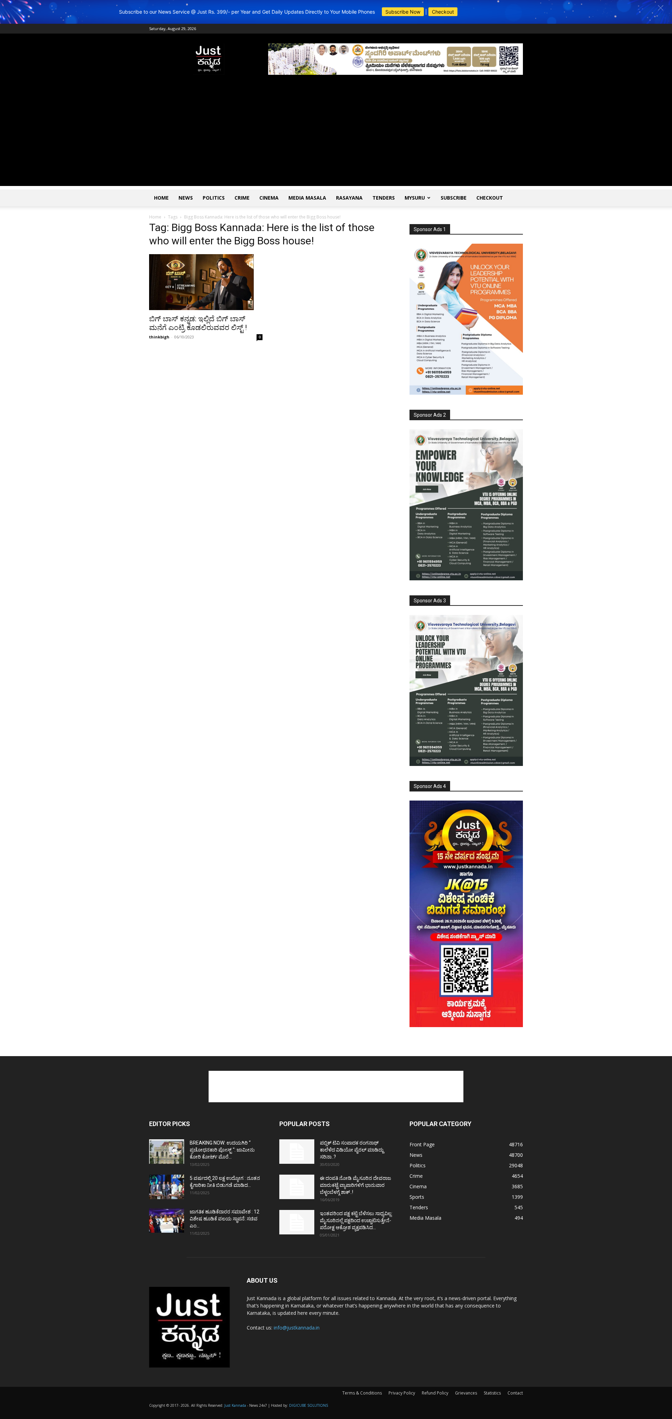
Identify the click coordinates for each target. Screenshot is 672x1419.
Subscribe (454, 197)
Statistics (492, 1393)
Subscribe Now (402, 12)
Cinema (269, 197)
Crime (242, 197)
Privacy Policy (401, 1393)
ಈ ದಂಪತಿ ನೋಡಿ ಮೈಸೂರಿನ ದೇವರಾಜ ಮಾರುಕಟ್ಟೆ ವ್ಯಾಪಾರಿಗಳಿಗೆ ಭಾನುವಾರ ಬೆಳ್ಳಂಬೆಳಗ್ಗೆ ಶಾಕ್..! (355, 1185)
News (185, 197)
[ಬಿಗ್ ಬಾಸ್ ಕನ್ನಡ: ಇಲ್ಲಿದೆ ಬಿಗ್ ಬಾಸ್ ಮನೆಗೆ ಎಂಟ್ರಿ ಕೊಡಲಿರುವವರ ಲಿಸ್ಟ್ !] (205, 282)
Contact (515, 1393)
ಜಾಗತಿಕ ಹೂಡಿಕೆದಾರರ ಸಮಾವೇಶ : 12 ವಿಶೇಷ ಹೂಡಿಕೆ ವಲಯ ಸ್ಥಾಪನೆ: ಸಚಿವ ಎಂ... (224, 1218)
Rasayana (349, 197)
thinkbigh (159, 336)
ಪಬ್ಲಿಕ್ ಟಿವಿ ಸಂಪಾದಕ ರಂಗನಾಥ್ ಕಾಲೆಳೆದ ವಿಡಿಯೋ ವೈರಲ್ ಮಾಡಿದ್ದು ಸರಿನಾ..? (352, 1150)
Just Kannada (235, 1405)
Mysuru (415, 197)
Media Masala (307, 197)
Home (161, 197)
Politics (214, 197)
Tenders (383, 197)
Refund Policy (435, 1393)
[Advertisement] (336, 137)
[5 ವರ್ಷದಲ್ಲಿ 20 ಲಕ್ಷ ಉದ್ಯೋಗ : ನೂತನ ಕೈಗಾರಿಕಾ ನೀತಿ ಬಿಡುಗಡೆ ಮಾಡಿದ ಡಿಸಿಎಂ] (166, 1187)
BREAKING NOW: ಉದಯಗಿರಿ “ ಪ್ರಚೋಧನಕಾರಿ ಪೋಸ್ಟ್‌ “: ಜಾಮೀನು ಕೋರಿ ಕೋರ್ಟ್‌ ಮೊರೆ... (222, 1150)
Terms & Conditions (362, 1393)
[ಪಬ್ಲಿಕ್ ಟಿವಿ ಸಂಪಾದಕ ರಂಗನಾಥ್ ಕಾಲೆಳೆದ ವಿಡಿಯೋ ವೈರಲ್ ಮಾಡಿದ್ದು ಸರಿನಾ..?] (296, 1151)
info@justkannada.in (297, 1327)
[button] (660, 7)
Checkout (443, 12)
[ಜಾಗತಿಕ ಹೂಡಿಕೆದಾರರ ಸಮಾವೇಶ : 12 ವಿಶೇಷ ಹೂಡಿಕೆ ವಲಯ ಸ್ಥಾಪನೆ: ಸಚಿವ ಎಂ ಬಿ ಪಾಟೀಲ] (166, 1220)
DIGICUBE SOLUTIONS (308, 1405)
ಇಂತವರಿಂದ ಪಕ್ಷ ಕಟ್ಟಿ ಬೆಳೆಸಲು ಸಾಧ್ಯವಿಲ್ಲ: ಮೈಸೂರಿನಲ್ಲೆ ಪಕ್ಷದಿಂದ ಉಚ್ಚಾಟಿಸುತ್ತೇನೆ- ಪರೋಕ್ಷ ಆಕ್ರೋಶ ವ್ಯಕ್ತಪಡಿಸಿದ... (356, 1220)
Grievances (466, 1393)
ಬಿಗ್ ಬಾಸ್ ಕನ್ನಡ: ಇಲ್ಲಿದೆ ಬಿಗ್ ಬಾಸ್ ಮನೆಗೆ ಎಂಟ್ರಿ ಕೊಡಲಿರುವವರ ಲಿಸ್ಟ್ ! (198, 323)
